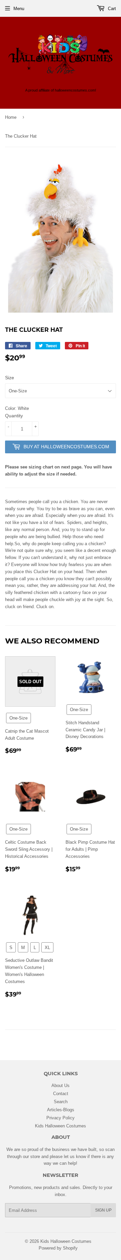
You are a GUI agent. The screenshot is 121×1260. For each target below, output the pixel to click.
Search (61, 1101)
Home (10, 117)
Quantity (14, 415)
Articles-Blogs (60, 1109)
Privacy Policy (60, 1117)
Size (9, 377)
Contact (60, 1093)
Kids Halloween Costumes (60, 1125)
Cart (111, 8)
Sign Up (103, 1210)
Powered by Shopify (58, 1248)
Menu (18, 8)
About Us (60, 1085)
